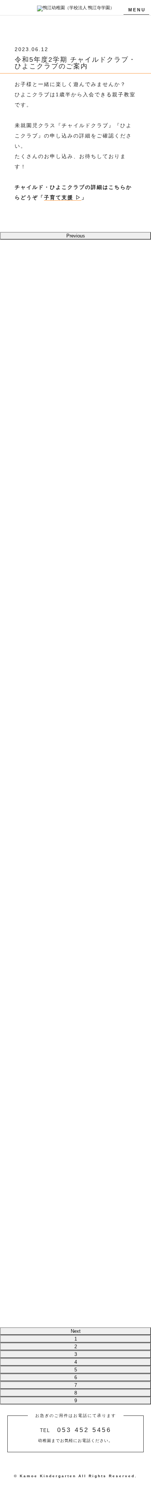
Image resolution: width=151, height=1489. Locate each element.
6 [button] (75, 1377)
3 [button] (75, 1354)
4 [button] (75, 1362)
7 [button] (75, 1385)
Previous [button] (75, 236)
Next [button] (76, 1331)
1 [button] (75, 1339)
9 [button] (75, 1400)
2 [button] (75, 1346)
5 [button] (75, 1369)
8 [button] (75, 1393)
